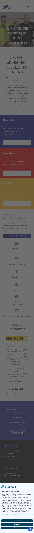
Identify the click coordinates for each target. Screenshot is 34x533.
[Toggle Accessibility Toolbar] (30, 529)
